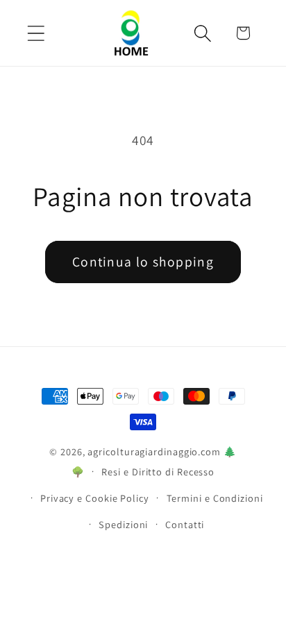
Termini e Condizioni (215, 498)
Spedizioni (123, 524)
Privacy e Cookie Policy (94, 498)
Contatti (184, 524)
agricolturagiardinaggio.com (154, 451)
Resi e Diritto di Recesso (157, 471)
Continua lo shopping (143, 262)
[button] (36, 33)
